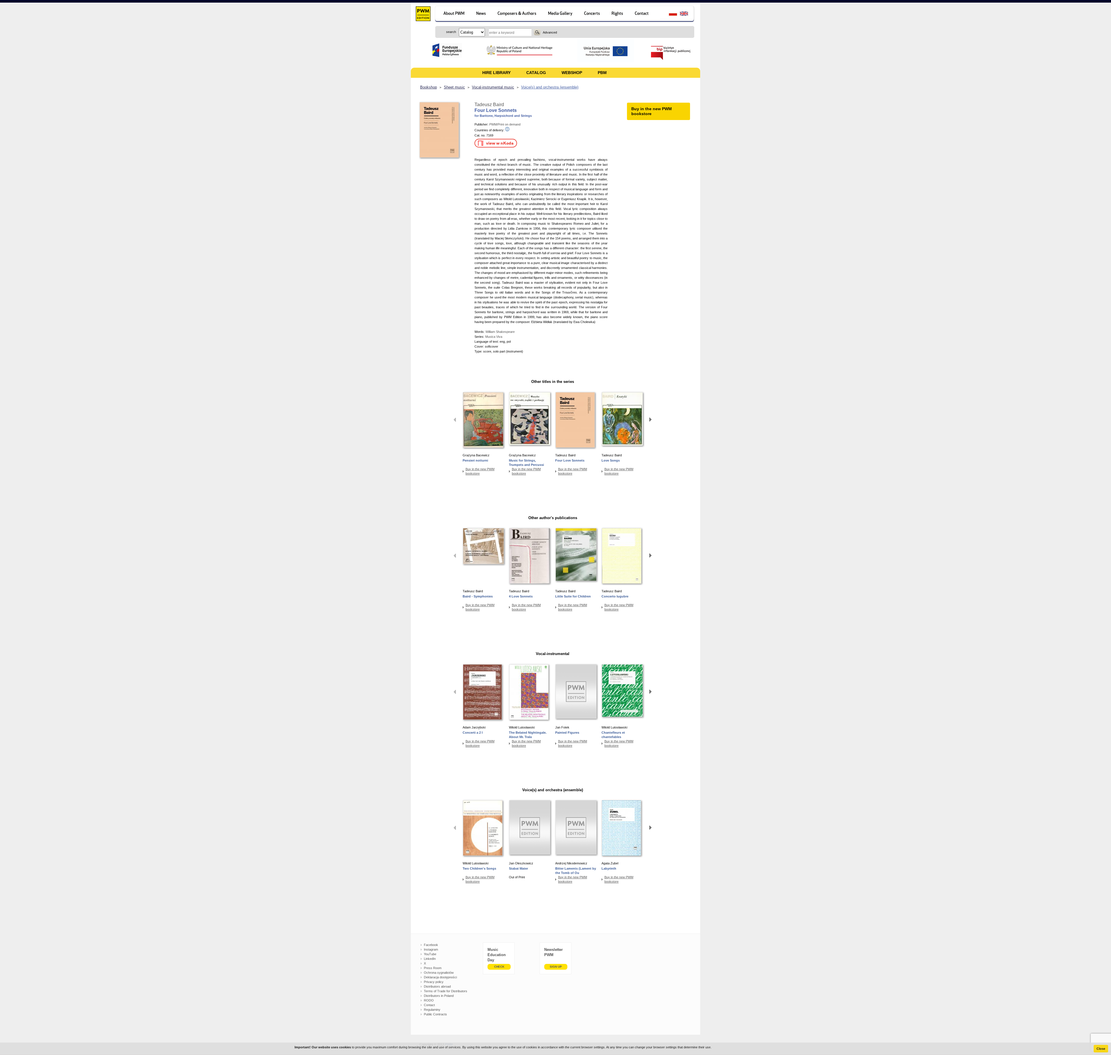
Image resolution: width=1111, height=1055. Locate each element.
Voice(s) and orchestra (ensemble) (549, 87)
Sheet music (454, 87)
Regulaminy (432, 1009)
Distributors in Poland (439, 995)
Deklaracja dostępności (440, 977)
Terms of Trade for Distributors (445, 991)
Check (499, 966)
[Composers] (517, 14)
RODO (429, 1000)
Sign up (556, 966)
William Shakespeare (500, 331)
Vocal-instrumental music (493, 87)
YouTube (430, 954)
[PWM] (423, 14)
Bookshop (428, 87)
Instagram (431, 949)
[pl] (669, 14)
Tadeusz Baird (489, 104)
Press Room (433, 968)
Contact (429, 1005)
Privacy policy (434, 982)
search (537, 32)
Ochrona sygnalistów (439, 972)
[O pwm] (453, 14)
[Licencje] (617, 14)
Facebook (431, 945)
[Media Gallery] (561, 14)
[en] (687, 14)
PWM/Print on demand (504, 124)
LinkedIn (430, 958)
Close (1101, 1048)
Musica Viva (493, 336)
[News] (481, 14)
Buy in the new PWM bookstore (480, 471)
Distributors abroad (437, 986)
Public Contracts (435, 1014)
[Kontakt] (644, 14)
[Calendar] (592, 14)
